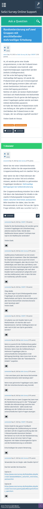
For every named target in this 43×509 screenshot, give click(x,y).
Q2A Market (15, 506)
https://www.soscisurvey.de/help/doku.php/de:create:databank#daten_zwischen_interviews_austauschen (21, 476)
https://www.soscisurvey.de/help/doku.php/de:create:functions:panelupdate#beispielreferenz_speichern (21, 488)
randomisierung (8, 125)
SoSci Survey (22, 160)
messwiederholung (20, 125)
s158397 (33, 54)
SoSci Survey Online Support (19, 11)
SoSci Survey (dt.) (22, 54)
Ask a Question (17, 21)
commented (8, 222)
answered (6, 160)
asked (5, 54)
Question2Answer (14, 507)
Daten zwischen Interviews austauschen (19, 200)
